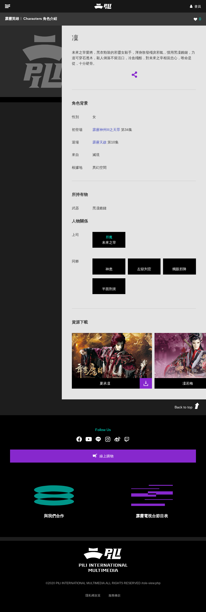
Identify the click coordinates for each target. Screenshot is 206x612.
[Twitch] (127, 439)
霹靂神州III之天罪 (106, 130)
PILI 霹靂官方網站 (103, 6)
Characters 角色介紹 (40, 19)
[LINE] (98, 439)
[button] (195, 6)
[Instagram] (108, 439)
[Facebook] (79, 439)
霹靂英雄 (12, 19)
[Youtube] (88, 439)
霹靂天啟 (99, 142)
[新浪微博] (117, 439)
